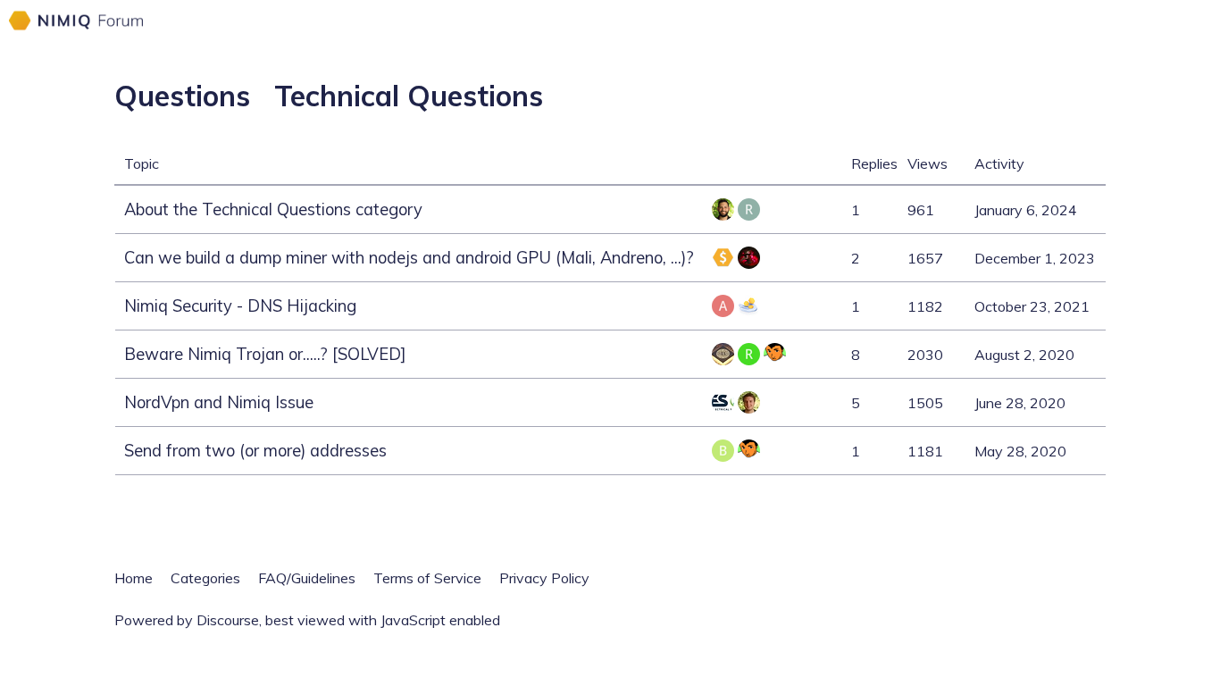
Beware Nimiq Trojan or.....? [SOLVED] (265, 354)
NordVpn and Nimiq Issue (218, 402)
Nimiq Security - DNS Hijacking (240, 306)
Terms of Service (427, 578)
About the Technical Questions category (273, 209)
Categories (205, 578)
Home (133, 578)
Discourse (227, 620)
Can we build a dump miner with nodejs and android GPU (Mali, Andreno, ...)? (409, 257)
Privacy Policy (544, 578)
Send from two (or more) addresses (255, 450)
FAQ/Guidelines (306, 578)
